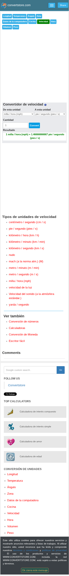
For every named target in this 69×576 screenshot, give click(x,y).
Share (63, 5)
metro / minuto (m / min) (24, 267)
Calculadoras (17, 328)
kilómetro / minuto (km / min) (27, 241)
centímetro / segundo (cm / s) (27, 222)
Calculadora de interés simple (35, 426)
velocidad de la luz (20, 287)
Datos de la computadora (15, 21)
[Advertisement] (34, 65)
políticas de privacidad (54, 550)
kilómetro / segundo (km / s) (26, 248)
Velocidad (43, 21)
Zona (39, 16)
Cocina (32, 21)
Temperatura (19, 16)
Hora (53, 21)
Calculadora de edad (31, 456)
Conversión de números (24, 321)
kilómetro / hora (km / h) (24, 235)
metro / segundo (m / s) (23, 274)
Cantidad (8, 119)
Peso (15, 27)
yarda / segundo (19, 304)
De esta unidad (11, 109)
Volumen (7, 27)
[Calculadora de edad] (10, 457)
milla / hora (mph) (20, 281)
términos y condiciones (26, 550)
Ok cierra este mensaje (35, 570)
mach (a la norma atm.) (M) (26, 261)
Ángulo (31, 16)
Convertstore (16, 385)
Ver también (14, 316)
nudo (12, 255)
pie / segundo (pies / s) (23, 228)
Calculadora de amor (31, 441)
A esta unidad (43, 109)
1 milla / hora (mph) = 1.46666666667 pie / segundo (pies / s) (35, 136)
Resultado (9, 130)
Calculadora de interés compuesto (38, 411)
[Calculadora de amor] (10, 442)
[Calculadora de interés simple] (10, 427)
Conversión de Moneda (23, 334)
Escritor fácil (17, 341)
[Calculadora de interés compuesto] (10, 412)
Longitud (7, 16)
